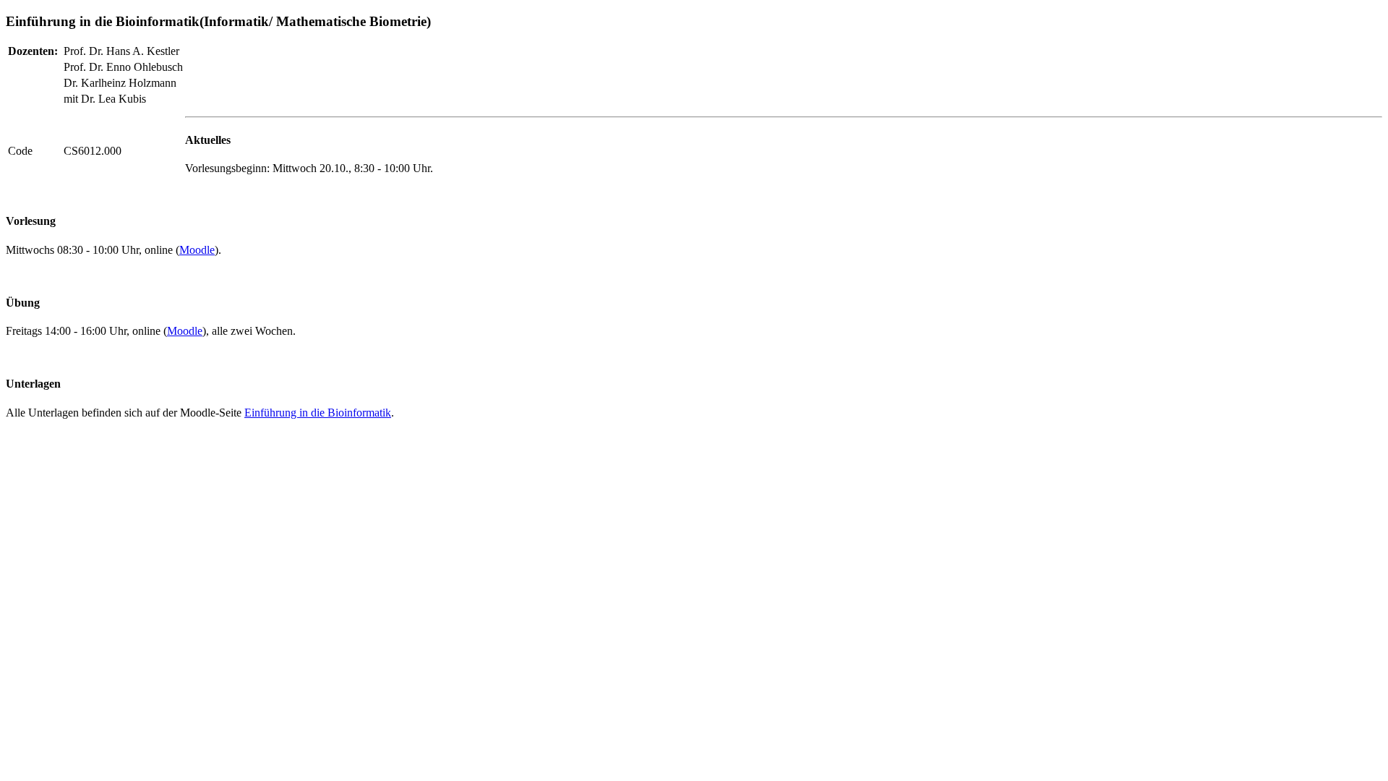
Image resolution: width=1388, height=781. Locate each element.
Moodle (197, 250)
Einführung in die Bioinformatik (317, 412)
